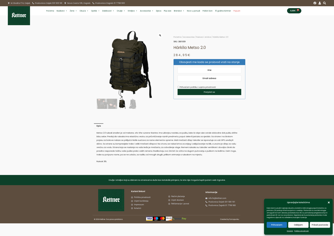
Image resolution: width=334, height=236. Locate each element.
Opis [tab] (98, 126)
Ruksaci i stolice (203, 37)
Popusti (237, 11)
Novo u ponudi (193, 11)
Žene (72, 11)
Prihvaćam (276, 224)
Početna (50, 11)
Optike (94, 11)
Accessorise (145, 11)
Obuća (83, 11)
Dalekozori (107, 11)
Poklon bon (208, 11)
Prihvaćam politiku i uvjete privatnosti (197, 87)
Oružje (120, 11)
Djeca (158, 11)
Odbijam (298, 224)
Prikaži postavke (320, 224)
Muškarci (61, 11)
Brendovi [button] (178, 11)
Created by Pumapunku (229, 219)
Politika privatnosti (301, 231)
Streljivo (131, 11)
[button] (328, 202)
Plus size (167, 11)
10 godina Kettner (223, 11)
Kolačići (290, 231)
